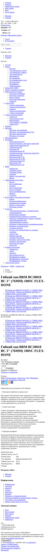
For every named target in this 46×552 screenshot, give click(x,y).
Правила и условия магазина (15, 496)
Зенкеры (12, 109)
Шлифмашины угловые (18, 261)
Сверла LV (13, 117)
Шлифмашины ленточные (19, 259)
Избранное (9, 519)
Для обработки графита (18, 72)
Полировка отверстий (17, 380)
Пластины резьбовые (17, 94)
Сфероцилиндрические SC (19, 145)
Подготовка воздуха (16, 255)
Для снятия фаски (15, 74)
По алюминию (14, 78)
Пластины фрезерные (17, 99)
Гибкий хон (13, 168)
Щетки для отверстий (17, 176)
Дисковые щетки (15, 172)
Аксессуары (13, 234)
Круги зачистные (15, 188)
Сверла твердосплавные (14, 115)
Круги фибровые (15, 184)
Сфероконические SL (17, 161)
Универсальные (15, 86)
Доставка (8, 486)
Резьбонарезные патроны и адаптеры (22, 216)
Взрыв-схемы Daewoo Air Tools (16, 502)
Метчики (8, 128)
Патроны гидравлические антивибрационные (26, 224)
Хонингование (10, 378)
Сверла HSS (9, 103)
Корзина (8, 4)
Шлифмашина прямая (17, 257)
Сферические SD (15, 147)
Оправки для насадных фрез (19, 240)
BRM (7, 167)
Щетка (11, 178)
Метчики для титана (16, 136)
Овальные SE (14, 149)
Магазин (8, 16)
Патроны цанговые (16, 243)
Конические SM (15, 163)
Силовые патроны (16, 228)
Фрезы (7, 67)
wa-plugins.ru (31, 542)
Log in (7, 39)
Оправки (12, 174)
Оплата (7, 490)
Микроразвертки (11, 138)
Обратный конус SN (16, 165)
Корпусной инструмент (13, 92)
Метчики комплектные (17, 134)
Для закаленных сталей (17, 70)
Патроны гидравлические (18, 226)
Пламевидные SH (15, 155)
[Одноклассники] (8, 382)
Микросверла (14, 120)
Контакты (8, 492)
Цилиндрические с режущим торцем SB (24, 143)
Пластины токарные (16, 95)
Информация (10, 484)
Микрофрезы (14, 76)
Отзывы (8, 272)
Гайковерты (13, 249)
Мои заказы (9, 8)
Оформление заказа (12, 6)
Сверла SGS (13, 124)
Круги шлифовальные (17, 192)
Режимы (8, 494)
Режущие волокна (16, 207)
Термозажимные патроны (18, 222)
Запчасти (12, 101)
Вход (7, 10)
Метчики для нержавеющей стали (21, 132)
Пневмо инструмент (12, 247)
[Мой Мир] (12, 382)
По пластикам (14, 82)
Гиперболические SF (17, 151)
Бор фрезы (9, 140)
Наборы (12, 193)
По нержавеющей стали (18, 80)
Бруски (12, 182)
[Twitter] (5, 382)
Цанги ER (13, 245)
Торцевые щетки (15, 170)
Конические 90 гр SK (17, 159)
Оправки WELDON (16, 238)
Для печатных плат (16, 119)
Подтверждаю (6, 540)
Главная (8, 3)
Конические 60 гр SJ (16, 157)
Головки (12, 186)
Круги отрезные (15, 190)
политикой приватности (15, 538)
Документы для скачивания (15, 500)
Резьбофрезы (14, 84)
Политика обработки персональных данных (21, 498)
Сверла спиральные (16, 105)
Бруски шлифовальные (17, 201)
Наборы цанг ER (15, 236)
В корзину (10, 368)
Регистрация (9, 12)
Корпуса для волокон (17, 205)
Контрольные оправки (17, 215)
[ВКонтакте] (2, 382)
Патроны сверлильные (17, 241)
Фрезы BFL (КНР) (11, 88)
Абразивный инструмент (14, 180)
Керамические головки (17, 203)
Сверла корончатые (12, 263)
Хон (27, 378)
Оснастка (12, 195)
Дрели (11, 251)
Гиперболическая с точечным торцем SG (24, 153)
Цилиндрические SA (17, 142)
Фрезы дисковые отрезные (14, 90)
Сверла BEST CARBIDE (18, 122)
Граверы (8, 126)
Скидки (8, 65)
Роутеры (12, 69)
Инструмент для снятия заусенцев (17, 197)
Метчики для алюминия (18, 130)
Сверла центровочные (17, 107)
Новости (8, 488)
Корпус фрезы (14, 97)
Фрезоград (5, 266)
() (9, 544)
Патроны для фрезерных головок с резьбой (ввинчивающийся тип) (25, 219)
